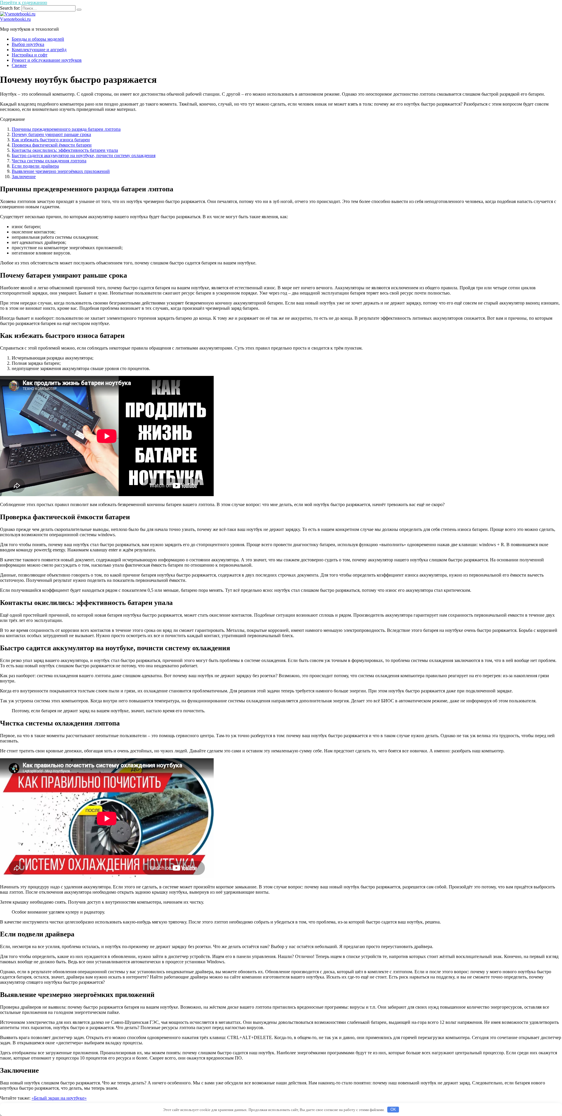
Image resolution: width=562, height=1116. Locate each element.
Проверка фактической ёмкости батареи (52, 144)
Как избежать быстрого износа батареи (51, 139)
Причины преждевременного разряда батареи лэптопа (66, 129)
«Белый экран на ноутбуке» (59, 1098)
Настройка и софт (29, 54)
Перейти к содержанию (23, 2)
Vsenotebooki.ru (15, 19)
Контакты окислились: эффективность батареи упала (65, 150)
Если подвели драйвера (35, 166)
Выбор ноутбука (28, 44)
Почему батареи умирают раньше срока (51, 134)
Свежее (19, 65)
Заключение (24, 176)
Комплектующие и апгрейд (39, 49)
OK (393, 1109)
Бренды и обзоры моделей (38, 39)
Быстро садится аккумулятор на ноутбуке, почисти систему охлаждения (83, 155)
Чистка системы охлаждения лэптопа (49, 160)
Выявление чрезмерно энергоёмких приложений (61, 171)
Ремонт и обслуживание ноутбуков (47, 60)
